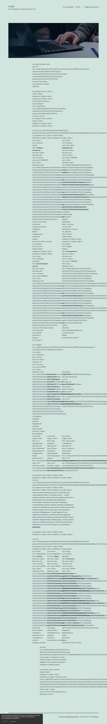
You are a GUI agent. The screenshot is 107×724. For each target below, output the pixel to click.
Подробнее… (14, 721)
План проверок (68, 7)
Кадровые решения (92, 7)
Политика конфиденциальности (69, 716)
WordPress (95, 716)
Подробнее (36, 527)
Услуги (77, 7)
